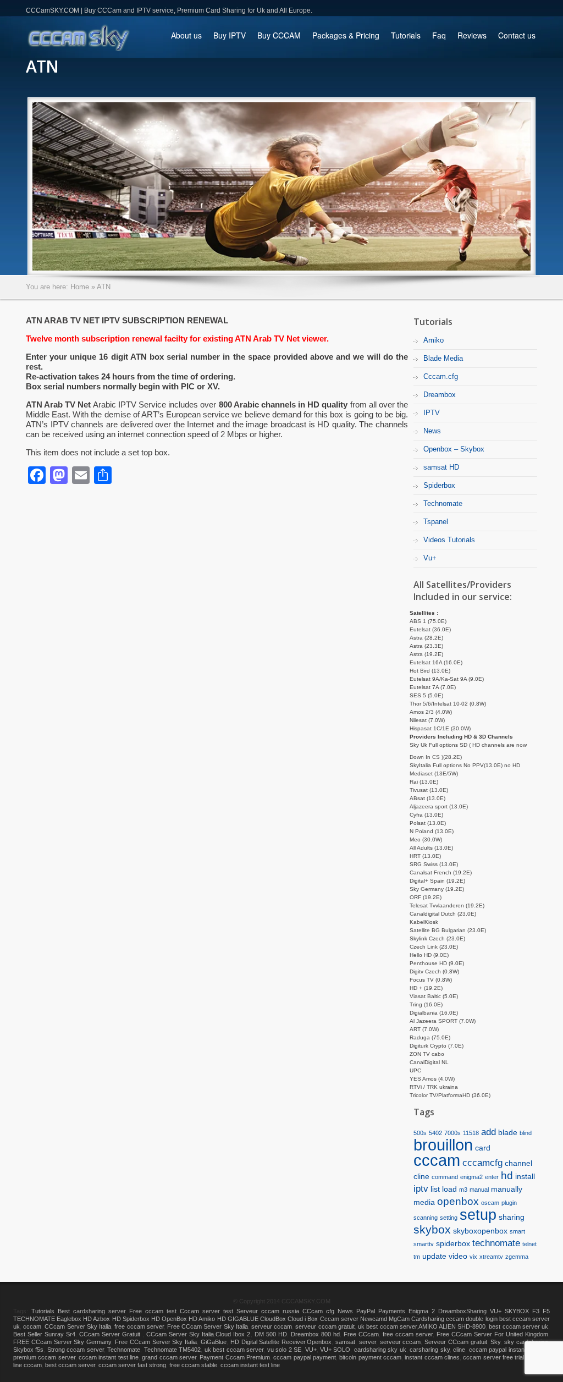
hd (507, 1175)
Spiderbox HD (141, 1318)
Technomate (442, 503)
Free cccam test (152, 1311)
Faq (439, 35)
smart (517, 1231)
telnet (529, 1244)
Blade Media (443, 358)
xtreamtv (491, 1256)
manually (506, 1189)
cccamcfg (482, 1163)
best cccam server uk (518, 1326)
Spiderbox (439, 485)
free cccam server (138, 1326)
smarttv (423, 1244)
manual (479, 1189)
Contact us (517, 35)
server (367, 1342)
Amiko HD (211, 1318)
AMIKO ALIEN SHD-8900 (451, 1326)
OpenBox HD (179, 1318)
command (445, 1177)
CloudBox (273, 1318)
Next (551, 186)
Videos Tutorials (449, 540)
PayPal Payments (380, 1311)
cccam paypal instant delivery (508, 1349)
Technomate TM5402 (172, 1349)
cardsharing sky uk (380, 1349)
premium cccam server (44, 1357)
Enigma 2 (422, 1311)
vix (473, 1256)
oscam (490, 1202)
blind (526, 1133)
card (482, 1147)
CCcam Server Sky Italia (78, 1326)
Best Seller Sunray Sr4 (44, 1334)
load (449, 1189)
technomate (496, 1243)
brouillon (443, 1145)
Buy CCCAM (279, 35)
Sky (495, 1342)
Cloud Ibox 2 (233, 1334)
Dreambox (439, 394)
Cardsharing (427, 1318)
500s (420, 1133)
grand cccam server (169, 1357)
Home (79, 287)
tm (416, 1256)
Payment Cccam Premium (235, 1357)
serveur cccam (271, 1326)
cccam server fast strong (132, 1365)
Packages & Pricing (345, 35)
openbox (458, 1201)
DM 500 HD (271, 1334)
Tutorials (406, 39)
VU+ (495, 1311)
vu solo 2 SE (284, 1349)
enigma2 (471, 1177)
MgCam (399, 1318)
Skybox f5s (28, 1349)
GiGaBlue (214, 1342)
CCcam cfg (318, 1311)
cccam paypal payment (304, 1357)
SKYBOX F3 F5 (527, 1311)
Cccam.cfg (440, 376)
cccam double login (471, 1318)
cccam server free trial (493, 1357)
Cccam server (339, 1318)
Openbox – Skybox (453, 449)
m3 (463, 1189)
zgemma (516, 1256)
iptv (420, 1188)
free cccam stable (193, 1365)
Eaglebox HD (74, 1318)
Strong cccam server (75, 1349)
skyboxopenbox (480, 1230)
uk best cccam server (387, 1326)
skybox (432, 1229)
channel (518, 1163)
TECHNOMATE (34, 1318)
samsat (345, 1342)
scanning (425, 1217)
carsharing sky (429, 1349)
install (525, 1176)
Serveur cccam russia (267, 1311)
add (488, 1132)
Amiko (433, 340)
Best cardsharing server (92, 1311)
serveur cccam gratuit (324, 1326)
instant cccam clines (432, 1357)
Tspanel (435, 521)
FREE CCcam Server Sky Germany (62, 1342)
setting (448, 1217)
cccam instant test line (109, 1357)
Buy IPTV (229, 35)
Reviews (472, 35)
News (432, 431)
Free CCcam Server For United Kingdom (492, 1334)
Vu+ (430, 558)
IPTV (431, 413)
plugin (509, 1202)
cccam (436, 1160)
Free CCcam (361, 1334)
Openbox (319, 1342)
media (424, 1202)
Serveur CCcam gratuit (455, 1342)
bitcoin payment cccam (370, 1357)
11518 (471, 1133)
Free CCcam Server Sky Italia (207, 1326)
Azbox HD (106, 1318)
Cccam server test (206, 1311)
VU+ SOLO (335, 1349)
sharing (512, 1217)
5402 (435, 1133)
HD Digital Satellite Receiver (267, 1342)
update (434, 1256)
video (458, 1256)
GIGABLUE (243, 1318)
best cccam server (70, 1365)
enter (492, 1177)
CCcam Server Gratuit (110, 1334)
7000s (452, 1133)
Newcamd (373, 1318)
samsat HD (441, 467)
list (435, 1189)
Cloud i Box (303, 1318)
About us (186, 35)
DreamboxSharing (462, 1311)
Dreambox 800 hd (315, 1334)
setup (478, 1214)
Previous (11, 186)
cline (421, 1176)
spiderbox (453, 1243)
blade (507, 1132)
